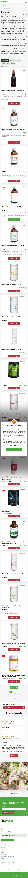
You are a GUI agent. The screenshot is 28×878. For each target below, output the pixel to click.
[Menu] (26, 1)
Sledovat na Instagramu (15, 793)
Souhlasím (15, 449)
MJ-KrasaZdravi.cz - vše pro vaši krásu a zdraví (13, 866)
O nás (2, 850)
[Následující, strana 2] (14, 692)
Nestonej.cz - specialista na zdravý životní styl (14, 869)
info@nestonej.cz (7, 829)
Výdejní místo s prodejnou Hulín (7, 856)
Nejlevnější (12, 60)
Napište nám (3, 854)
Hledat (25, 5)
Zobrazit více (14, 755)
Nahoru (15, 698)
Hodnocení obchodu (14, 713)
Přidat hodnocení (7, 707)
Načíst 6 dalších (14, 687)
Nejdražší (19, 60)
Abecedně (13, 63)
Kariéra (2, 858)
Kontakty (3, 852)
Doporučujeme (5, 60)
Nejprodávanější (5, 63)
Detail (14, 219)
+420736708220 (7, 831)
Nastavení (14, 453)
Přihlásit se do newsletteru (8, 812)
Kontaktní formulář (7, 840)
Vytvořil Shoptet (9, 876)
